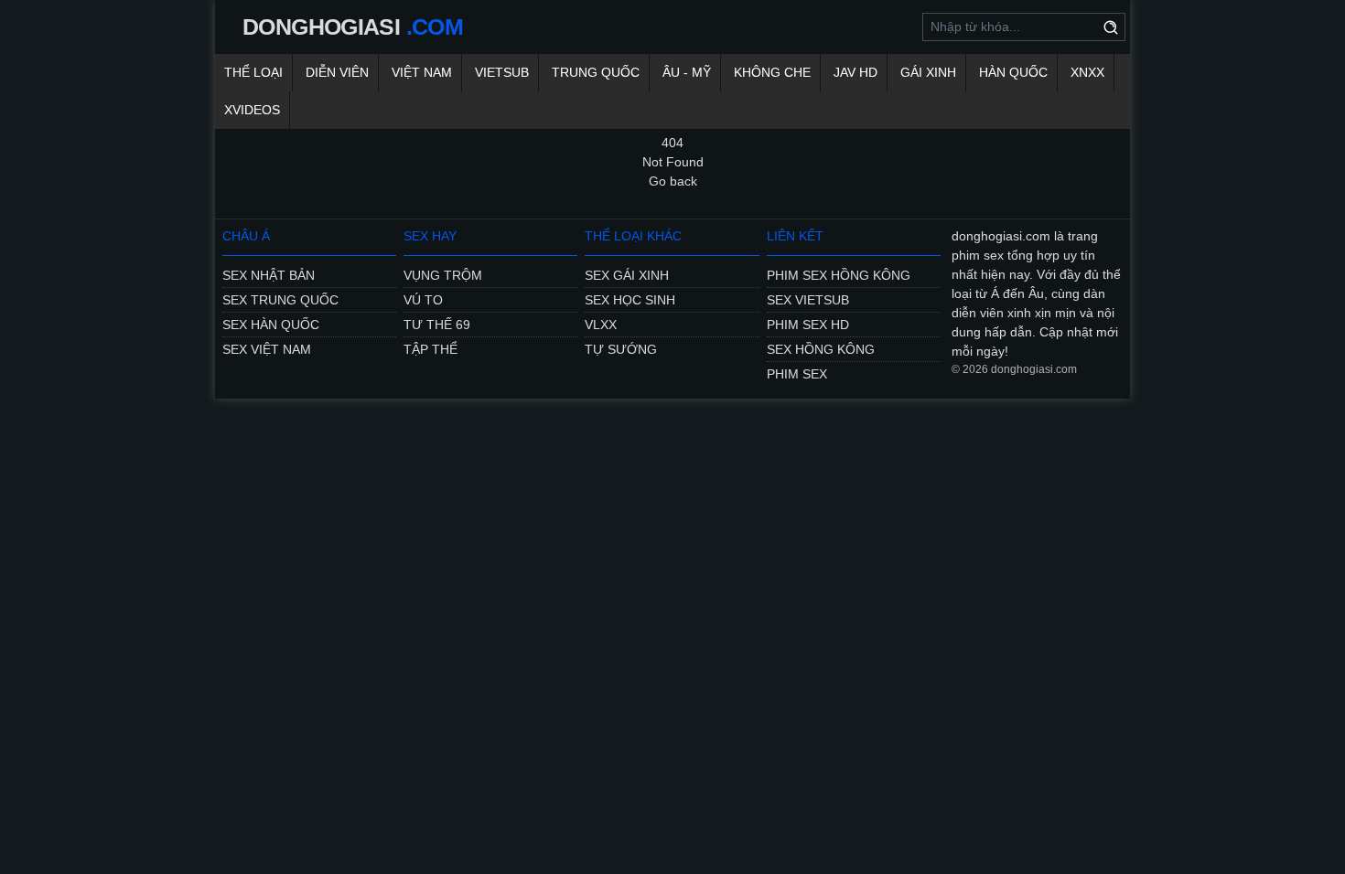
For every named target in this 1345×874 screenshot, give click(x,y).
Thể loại (253, 72)
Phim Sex (797, 374)
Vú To (423, 300)
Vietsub (502, 72)
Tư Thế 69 (437, 324)
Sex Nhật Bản (268, 275)
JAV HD (855, 72)
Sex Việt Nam (266, 349)
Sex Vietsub (808, 300)
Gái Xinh (928, 72)
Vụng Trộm (443, 275)
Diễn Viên (337, 72)
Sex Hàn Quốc (270, 324)
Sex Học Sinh (630, 300)
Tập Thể (430, 349)
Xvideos (252, 109)
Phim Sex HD (808, 324)
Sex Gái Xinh (627, 275)
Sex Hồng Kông (821, 349)
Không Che (772, 72)
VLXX (601, 324)
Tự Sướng (621, 349)
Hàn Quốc (1013, 72)
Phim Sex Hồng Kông (838, 275)
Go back (673, 181)
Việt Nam (422, 72)
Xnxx (1087, 72)
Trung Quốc (596, 72)
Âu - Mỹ (686, 72)
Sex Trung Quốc (280, 300)
